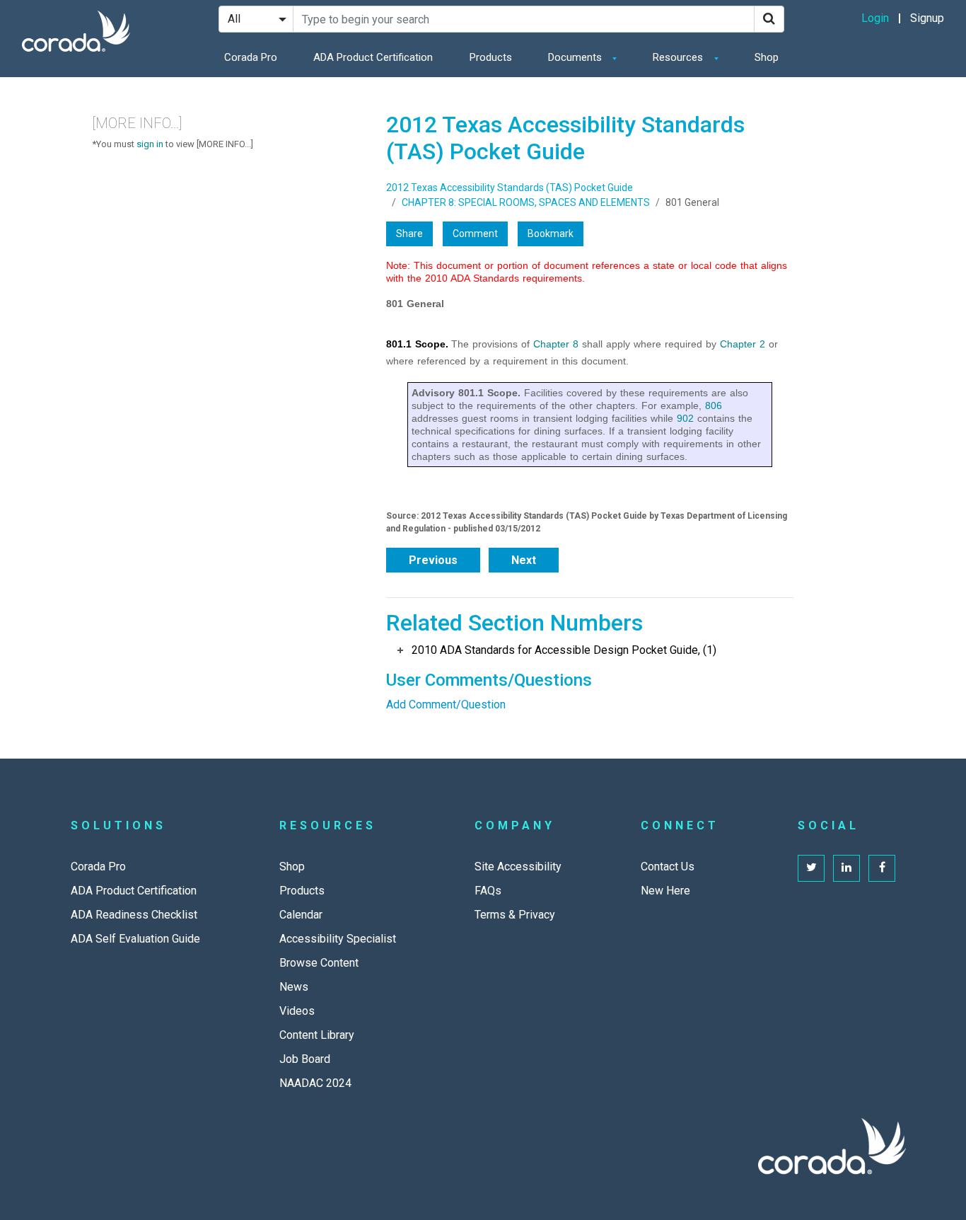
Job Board (304, 1059)
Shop (767, 57)
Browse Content (319, 962)
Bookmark (551, 233)
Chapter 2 (742, 344)
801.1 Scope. (417, 344)
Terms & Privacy (515, 914)
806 (713, 405)
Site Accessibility (518, 866)
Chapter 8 (555, 344)
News (293, 987)
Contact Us (667, 866)
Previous (433, 560)
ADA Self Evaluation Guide (135, 938)
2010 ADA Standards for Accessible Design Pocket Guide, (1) (564, 650)
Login (875, 18)
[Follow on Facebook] (881, 868)
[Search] (769, 19)
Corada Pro (250, 57)
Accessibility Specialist (337, 938)
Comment (475, 233)
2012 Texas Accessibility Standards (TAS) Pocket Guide (509, 187)
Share (409, 233)
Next (523, 560)
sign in (149, 144)
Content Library (316, 1035)
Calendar (300, 914)
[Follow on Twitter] (811, 868)
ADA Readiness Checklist (134, 914)
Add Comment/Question (446, 704)
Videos (297, 1011)
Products (491, 57)
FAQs (488, 890)
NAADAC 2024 (315, 1083)
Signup (927, 18)
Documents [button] (576, 57)
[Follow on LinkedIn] (846, 868)
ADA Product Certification (373, 57)
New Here (665, 890)
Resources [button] (679, 57)
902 (685, 418)
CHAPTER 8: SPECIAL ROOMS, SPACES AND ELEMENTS (526, 202)
